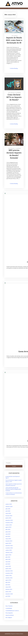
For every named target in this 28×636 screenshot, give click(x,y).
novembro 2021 (9, 573)
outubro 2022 (9, 550)
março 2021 (8, 587)
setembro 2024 (9, 506)
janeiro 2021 (8, 591)
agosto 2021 (8, 580)
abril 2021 (8, 584)
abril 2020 (8, 596)
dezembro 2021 (9, 570)
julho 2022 (8, 557)
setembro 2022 (9, 552)
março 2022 (8, 566)
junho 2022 (8, 559)
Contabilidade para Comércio (12, 610)
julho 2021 (8, 582)
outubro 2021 (9, 575)
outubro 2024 (9, 504)
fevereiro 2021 (9, 589)
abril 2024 (8, 511)
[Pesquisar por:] (14, 462)
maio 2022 (8, 561)
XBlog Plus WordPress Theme (16, 633)
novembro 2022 (9, 547)
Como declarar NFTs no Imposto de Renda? (14, 97)
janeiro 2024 (8, 518)
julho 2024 (8, 508)
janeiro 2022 (8, 568)
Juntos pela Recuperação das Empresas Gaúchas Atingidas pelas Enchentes (13, 489)
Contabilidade (18, 92)
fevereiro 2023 (9, 541)
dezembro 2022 (9, 545)
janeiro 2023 (8, 543)
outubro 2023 (9, 524)
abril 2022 (8, 564)
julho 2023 (8, 529)
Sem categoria (14, 35)
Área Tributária (11, 92)
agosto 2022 (8, 554)
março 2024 (8, 513)
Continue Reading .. (14, 68)
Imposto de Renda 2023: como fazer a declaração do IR (14, 40)
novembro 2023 (9, 522)
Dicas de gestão (9, 612)
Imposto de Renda (10, 615)
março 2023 (8, 538)
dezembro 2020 (9, 593)
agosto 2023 (8, 527)
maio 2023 (8, 534)
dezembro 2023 (9, 520)
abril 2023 (8, 536)
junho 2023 (8, 531)
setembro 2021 (9, 577)
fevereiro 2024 (9, 515)
